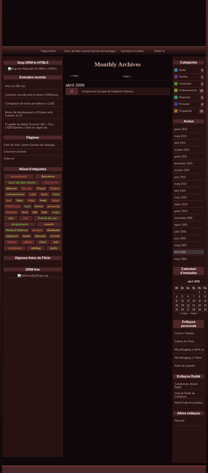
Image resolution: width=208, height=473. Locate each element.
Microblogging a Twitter (188, 357)
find (8, 200)
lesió (25, 212)
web (55, 242)
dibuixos (11, 188)
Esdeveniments (188, 90)
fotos (31, 200)
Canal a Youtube (184, 333)
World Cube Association (189, 402)
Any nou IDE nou (15, 86)
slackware (53, 230)
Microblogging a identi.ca (189, 349)
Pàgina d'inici (48, 51)
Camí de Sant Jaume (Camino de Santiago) (90, 51)
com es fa (51, 182)
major (56, 212)
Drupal (41, 188)
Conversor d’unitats (132, 51)
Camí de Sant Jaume (22, 182)
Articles (183, 76)
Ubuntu (11, 242)
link (35, 212)
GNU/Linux (13, 206)
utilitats (27, 242)
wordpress (15, 248)
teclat (26, 236)
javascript (54, 206)
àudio (53, 248)
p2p (11, 218)
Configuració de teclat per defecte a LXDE (30, 103)
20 (71, 91)
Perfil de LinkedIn (185, 365)
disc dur (27, 188)
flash (20, 200)
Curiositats (185, 83)
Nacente (179, 420)
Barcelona (48, 176)
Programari (185, 110)
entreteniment (15, 194)
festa (56, 194)
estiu (33, 194)
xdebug (36, 248)
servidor (37, 230)
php (25, 218)
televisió (40, 236)
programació (20, 224)
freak (43, 200)
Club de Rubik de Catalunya (185, 395)
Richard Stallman (17, 230)
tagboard (12, 236)
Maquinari (184, 97)
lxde (44, 212)
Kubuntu (11, 212)
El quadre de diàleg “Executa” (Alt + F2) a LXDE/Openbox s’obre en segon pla (29, 126)
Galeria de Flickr (184, 341)
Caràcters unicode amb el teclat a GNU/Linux (31, 94)
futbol (55, 200)
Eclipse (55, 188)
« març (74, 75)
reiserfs (49, 224)
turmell (55, 236)
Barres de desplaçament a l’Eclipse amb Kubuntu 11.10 (29, 114)
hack (27, 206)
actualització (19, 176)
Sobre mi (159, 51)
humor (39, 206)
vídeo (42, 242)
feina (44, 194)
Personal (184, 103)
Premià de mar (47, 218)
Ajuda (182, 69)
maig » (127, 76)
